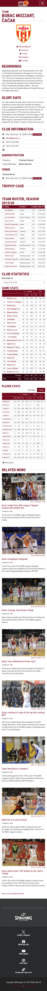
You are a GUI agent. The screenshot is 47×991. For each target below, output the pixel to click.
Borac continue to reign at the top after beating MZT (23, 713)
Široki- (11, 326)
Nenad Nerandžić (11, 242)
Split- (11, 319)
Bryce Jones (9, 221)
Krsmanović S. (8, 426)
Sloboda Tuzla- (14, 302)
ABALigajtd (23, 954)
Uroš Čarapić (9, 263)
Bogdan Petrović (10, 245)
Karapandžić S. (8, 419)
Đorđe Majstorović (11, 235)
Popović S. (6, 447)
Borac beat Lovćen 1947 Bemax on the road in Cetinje (22, 872)
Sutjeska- (12, 354)
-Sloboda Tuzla (14, 340)
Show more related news (12, 894)
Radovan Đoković (11, 266)
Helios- (11, 361)
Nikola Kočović (10, 228)
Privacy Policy (17, 986)
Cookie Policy (30, 986)
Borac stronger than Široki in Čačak (17, 610)
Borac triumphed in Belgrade (15, 559)
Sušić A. (5, 450)
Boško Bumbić (10, 214)
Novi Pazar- (13, 333)
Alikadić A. (6, 401)
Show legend (8, 463)
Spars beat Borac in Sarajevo (15, 768)
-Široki (11, 365)
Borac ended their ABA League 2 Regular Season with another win (20, 506)
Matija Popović (10, 249)
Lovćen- (12, 337)
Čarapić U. (6, 408)
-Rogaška (12, 312)
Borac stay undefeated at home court (19, 661)
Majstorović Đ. (8, 429)
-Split (11, 358)
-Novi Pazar (13, 372)
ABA (11, 511)
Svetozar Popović (11, 252)
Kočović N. (6, 422)
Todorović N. (7, 454)
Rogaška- (12, 351)
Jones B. (6, 415)
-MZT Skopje (13, 347)
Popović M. (6, 443)
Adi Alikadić (9, 210)
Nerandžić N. (7, 436)
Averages (31, 390)
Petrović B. (6, 440)
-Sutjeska (12, 316)
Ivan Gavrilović (10, 217)
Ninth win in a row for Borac (14, 820)
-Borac (14, 309)
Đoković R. (6, 457)
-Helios (11, 323)
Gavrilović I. (7, 412)
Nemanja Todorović (11, 259)
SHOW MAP (37, 134)
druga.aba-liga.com (23, 972)
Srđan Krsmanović (11, 231)
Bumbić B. (6, 405)
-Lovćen (12, 298)
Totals (41, 390)
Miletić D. (6, 433)
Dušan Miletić (9, 238)
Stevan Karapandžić (12, 224)
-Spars (11, 305)
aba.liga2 (23, 963)
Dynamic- (12, 368)
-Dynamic (12, 330)
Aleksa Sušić (9, 256)
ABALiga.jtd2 (23, 944)
